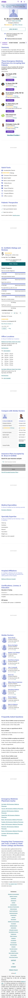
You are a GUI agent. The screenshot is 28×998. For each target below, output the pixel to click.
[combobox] (13, 461)
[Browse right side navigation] (24, 2)
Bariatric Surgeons (13, 896)
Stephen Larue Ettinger (14, 652)
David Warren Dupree (13, 660)
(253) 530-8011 (6, 350)
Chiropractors (13, 900)
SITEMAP (13, 966)
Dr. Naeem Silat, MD (11, 83)
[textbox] (13, 461)
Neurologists (13, 919)
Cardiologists (13, 898)
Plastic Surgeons (13, 936)
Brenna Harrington (13, 645)
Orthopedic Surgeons (13, 930)
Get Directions (4, 348)
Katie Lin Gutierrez (13, 704)
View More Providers (13, 135)
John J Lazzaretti (12, 667)
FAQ (13, 963)
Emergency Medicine (6, 510)
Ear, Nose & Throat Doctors (13, 906)
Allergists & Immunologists (13, 894)
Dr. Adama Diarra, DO (12, 103)
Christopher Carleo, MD (12, 124)
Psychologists (13, 942)
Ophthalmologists (13, 925)
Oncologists (13, 923)
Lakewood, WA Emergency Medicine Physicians (10, 812)
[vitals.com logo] (3, 1)
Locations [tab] (22, 42)
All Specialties (13, 951)
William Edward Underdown (15, 682)
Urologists (13, 946)
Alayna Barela (11, 637)
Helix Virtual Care (11, 114)
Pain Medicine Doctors (13, 932)
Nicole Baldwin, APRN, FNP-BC (15, 93)
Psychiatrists (13, 940)
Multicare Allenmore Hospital (14, 38)
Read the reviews (16, 215)
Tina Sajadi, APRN (11, 74)
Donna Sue (11, 674)
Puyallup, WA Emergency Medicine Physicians (12, 822)
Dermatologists (13, 904)
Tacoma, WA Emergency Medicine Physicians (12, 808)
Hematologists (13, 915)
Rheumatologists (13, 944)
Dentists (13, 902)
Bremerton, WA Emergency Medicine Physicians (10, 827)
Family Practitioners (13, 911)
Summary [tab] (4, 42)
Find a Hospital (13, 955)
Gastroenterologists (13, 913)
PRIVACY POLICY (13, 970)
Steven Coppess (12, 697)
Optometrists (13, 927)
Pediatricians (13, 934)
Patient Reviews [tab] (13, 42)
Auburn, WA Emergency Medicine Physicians (12, 824)
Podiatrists (13, 938)
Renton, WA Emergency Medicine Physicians (12, 831)
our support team (13, 884)
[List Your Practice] (21, 2)
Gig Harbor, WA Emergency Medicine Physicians (10, 805)
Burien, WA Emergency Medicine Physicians (11, 819)
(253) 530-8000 (6, 378)
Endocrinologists (13, 909)
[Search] (18, 2)
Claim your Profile (16, 20)
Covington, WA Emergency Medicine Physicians (10, 834)
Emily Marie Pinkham (13, 689)
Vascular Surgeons (13, 948)
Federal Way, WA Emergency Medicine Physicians (10, 816)
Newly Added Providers (13, 953)
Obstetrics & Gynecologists (13, 921)
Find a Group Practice (13, 957)
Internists (13, 917)
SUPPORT (13, 960)
